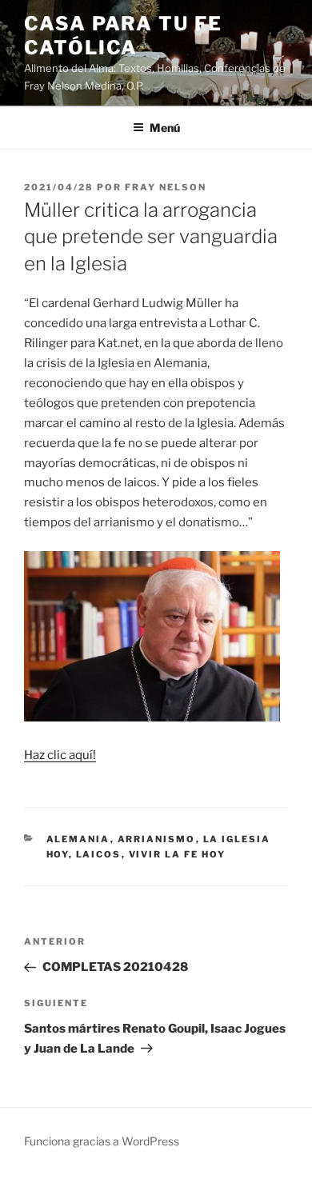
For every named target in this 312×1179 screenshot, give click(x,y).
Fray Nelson (165, 187)
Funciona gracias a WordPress (101, 1141)
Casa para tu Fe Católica (123, 35)
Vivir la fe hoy (177, 854)
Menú (165, 127)
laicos (99, 854)
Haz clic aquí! (60, 755)
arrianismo (157, 839)
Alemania (78, 839)
